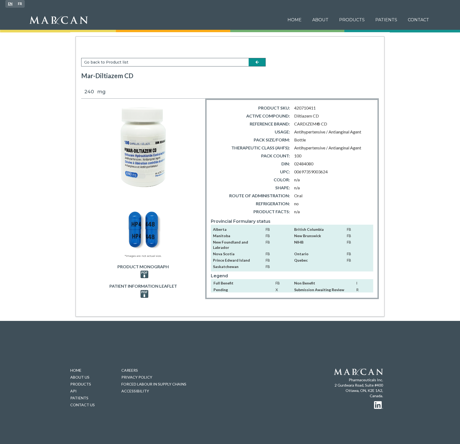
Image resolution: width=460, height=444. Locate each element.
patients (386, 19)
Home (295, 19)
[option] (20, 4)
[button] (386, 20)
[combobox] (10, 4)
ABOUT (320, 19)
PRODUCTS (352, 19)
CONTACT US (82, 405)
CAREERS (129, 370)
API (73, 391)
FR (20, 4)
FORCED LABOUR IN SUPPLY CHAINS (153, 384)
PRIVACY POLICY (136, 377)
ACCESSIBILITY (135, 391)
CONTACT (418, 19)
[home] (154, 20)
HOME (75, 370)
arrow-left (257, 62)
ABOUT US (79, 377)
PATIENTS (79, 398)
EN (10, 4)
